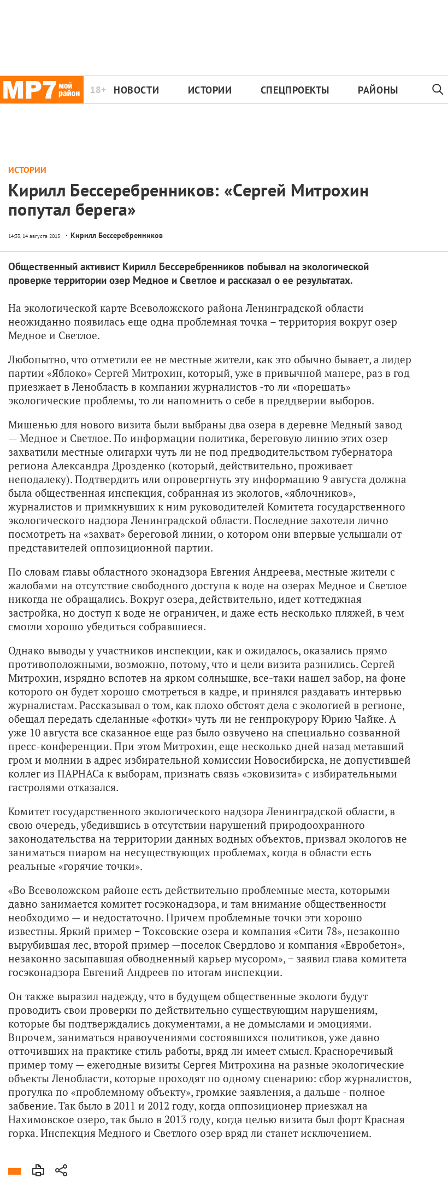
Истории (210, 90)
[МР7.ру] (42, 89)
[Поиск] (438, 89)
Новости (136, 90)
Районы (378, 90)
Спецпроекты (295, 90)
